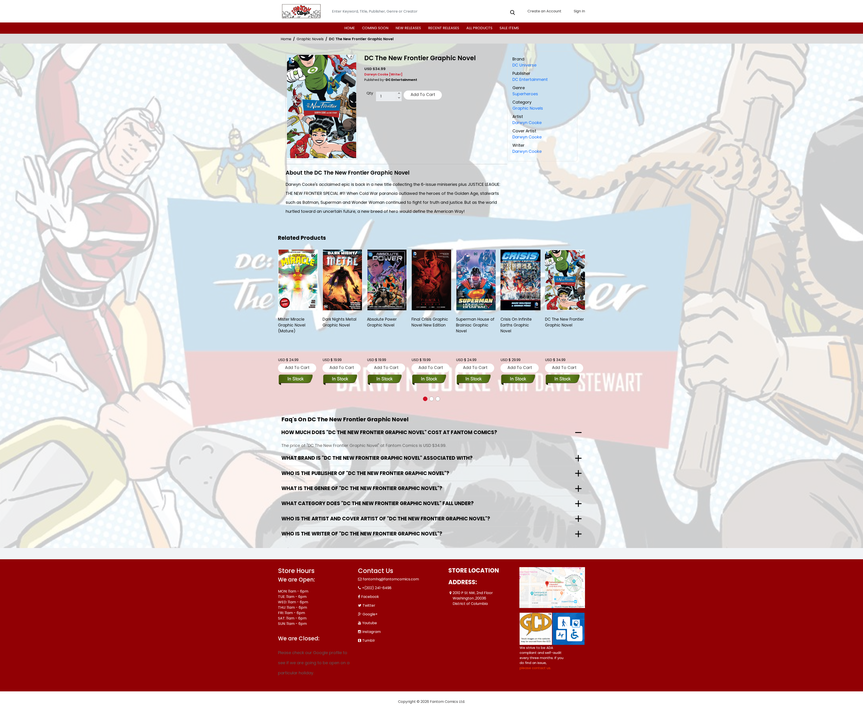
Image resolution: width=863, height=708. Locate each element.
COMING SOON (375, 28)
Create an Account (544, 11)
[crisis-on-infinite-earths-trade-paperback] (476, 280)
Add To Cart (423, 94)
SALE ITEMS (509, 28)
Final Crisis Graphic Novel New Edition (385, 322)
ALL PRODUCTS (479, 28)
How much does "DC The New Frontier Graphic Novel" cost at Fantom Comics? (389, 432)
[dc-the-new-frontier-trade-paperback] (520, 280)
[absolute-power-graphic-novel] (343, 280)
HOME (349, 28)
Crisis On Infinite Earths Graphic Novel (471, 325)
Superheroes (525, 94)
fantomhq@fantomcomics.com (391, 579)
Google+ (370, 614)
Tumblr (368, 640)
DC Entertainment (530, 79)
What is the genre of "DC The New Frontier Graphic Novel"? (361, 488)
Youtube (369, 623)
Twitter (369, 605)
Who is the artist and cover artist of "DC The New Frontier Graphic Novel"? (385, 518)
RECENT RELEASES (443, 28)
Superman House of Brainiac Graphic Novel (430, 325)
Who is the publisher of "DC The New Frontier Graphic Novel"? (365, 473)
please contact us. (535, 668)
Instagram (371, 631)
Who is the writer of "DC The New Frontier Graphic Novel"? (361, 533)
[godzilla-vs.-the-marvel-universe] (565, 280)
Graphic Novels (310, 39)
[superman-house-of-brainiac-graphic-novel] (431, 280)
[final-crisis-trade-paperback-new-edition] (387, 280)
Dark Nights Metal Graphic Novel (295, 322)
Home (286, 39)
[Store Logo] (300, 11)
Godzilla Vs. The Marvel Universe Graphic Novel (560, 325)
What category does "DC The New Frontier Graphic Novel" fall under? (377, 503)
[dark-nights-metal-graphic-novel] (298, 280)
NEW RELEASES (408, 28)
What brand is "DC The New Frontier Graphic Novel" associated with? (377, 458)
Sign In (579, 11)
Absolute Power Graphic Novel (337, 322)
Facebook (370, 596)
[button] (425, 399)
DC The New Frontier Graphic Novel (519, 322)
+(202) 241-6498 (376, 587)
